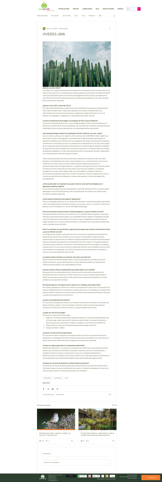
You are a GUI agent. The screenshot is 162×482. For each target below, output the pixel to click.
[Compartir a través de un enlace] (57, 389)
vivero (66, 378)
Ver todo (114, 405)
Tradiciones (92, 16)
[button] (114, 16)
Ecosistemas (57, 378)
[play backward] (68, 476)
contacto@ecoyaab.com (53, 480)
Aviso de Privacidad (132, 475)
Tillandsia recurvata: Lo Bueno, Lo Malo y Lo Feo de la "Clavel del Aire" (55, 434)
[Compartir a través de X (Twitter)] (48, 389)
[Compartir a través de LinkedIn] (53, 389)
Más (100, 16)
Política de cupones (132, 478)
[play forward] (112, 476)
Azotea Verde (47, 378)
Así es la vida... (55, 16)
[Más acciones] (110, 28)
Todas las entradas (42, 16)
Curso (76, 16)
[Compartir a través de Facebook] (43, 389)
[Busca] (139, 9)
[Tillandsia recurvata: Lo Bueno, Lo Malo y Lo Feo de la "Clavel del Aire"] (56, 419)
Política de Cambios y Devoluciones (128, 476)
